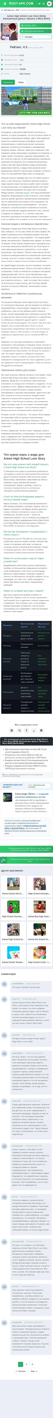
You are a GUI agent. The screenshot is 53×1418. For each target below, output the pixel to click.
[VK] (19, 730)
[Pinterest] (41, 730)
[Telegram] (12, 730)
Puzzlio (27, 193)
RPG (22, 60)
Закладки (29, 37)
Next (33, 1371)
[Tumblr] (34, 730)
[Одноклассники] (26, 730)
